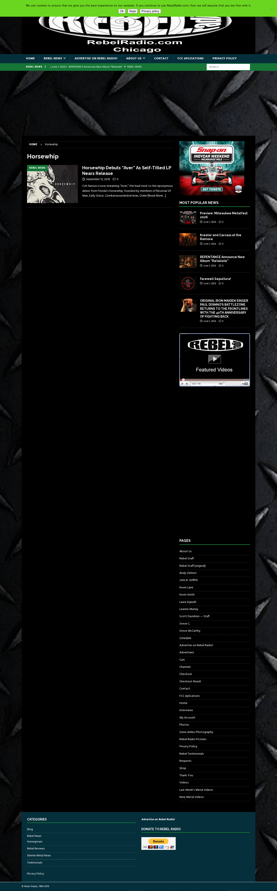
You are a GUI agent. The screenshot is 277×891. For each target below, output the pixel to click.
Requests (185, 761)
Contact (161, 58)
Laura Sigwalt (187, 602)
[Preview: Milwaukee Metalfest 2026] (188, 217)
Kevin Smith (187, 594)
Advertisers (186, 652)
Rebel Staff (186, 558)
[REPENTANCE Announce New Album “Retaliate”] (188, 261)
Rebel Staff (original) (192, 565)
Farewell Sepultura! (215, 279)
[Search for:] (228, 67)
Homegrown (34, 842)
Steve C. (184, 623)
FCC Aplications (190, 58)
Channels (185, 667)
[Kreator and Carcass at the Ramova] (188, 239)
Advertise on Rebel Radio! (96, 58)
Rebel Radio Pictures (192, 739)
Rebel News (53, 58)
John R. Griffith (188, 580)
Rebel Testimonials (191, 753)
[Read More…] (157, 195)
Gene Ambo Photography (196, 732)
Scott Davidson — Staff (194, 616)
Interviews (186, 710)
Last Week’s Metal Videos (196, 790)
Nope (132, 11)
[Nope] (271, 8)
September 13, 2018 (98, 179)
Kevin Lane (186, 587)
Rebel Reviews (36, 848)
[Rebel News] (52, 184)
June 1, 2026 (209, 222)
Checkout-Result (190, 681)
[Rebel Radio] (138, 51)
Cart (182, 659)
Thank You (186, 775)
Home (30, 58)
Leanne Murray (188, 609)
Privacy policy (150, 11)
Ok (122, 11)
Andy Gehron (187, 573)
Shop (182, 768)
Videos (183, 782)
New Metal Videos (191, 797)
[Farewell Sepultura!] (188, 283)
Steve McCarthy (189, 630)
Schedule (185, 638)
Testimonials (34, 862)
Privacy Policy (225, 58)
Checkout (185, 674)
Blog (30, 829)
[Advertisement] (138, 103)
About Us (134, 58)
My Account (187, 717)
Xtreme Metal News (39, 855)
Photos (184, 724)
